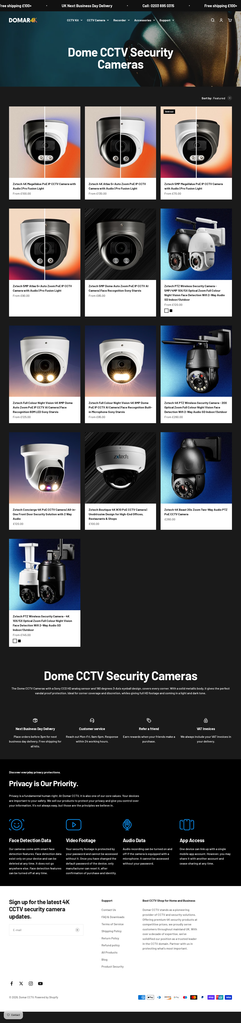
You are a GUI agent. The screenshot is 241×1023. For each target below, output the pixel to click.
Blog (104, 959)
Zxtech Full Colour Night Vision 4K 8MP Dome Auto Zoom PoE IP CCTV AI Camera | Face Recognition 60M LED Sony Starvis (43, 407)
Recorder (119, 20)
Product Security (112, 966)
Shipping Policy (111, 931)
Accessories (142, 20)
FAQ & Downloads (112, 917)
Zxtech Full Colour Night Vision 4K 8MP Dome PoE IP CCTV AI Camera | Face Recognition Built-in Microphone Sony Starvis (120, 407)
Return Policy (110, 938)
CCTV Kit (73, 20)
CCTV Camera (96, 20)
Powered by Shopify (46, 997)
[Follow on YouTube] (40, 983)
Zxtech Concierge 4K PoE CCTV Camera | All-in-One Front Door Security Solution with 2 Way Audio (44, 514)
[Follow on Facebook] (11, 983)
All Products (109, 952)
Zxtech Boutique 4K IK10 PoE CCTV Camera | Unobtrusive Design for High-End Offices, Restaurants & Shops (118, 514)
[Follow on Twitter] (21, 983)
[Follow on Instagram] (30, 983)
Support (164, 20)
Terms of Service (112, 924)
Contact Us (108, 909)
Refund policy (110, 945)
